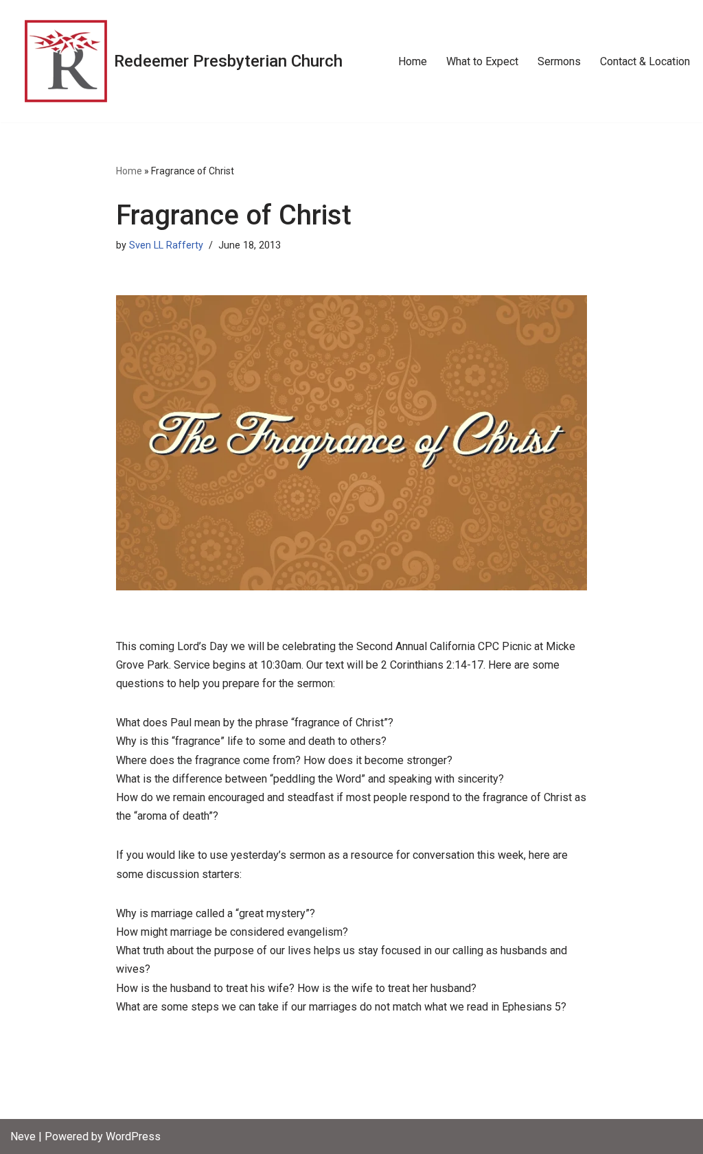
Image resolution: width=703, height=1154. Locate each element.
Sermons (559, 61)
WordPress (133, 1136)
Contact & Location (645, 61)
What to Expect (482, 61)
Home (412, 61)
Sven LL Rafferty (166, 245)
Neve (23, 1136)
